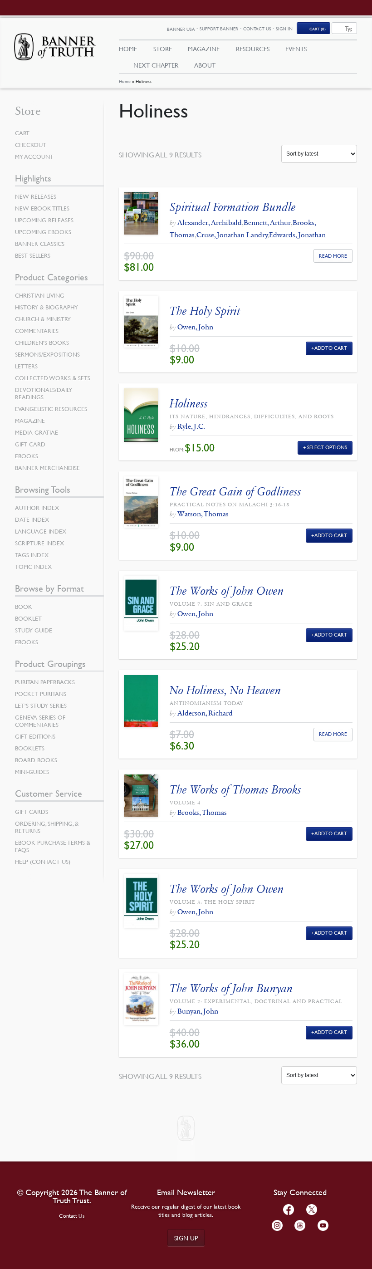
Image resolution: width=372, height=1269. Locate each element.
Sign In (284, 28)
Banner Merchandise (47, 467)
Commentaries (37, 330)
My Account (34, 156)
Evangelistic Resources (51, 408)
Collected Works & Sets (52, 378)
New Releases (35, 196)
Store (162, 48)
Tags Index (32, 555)
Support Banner (219, 28)
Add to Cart (331, 347)
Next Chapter (155, 65)
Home (125, 81)
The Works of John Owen (227, 591)
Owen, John (195, 327)
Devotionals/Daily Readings (43, 393)
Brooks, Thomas (202, 812)
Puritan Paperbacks (45, 682)
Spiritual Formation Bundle (233, 207)
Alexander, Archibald (209, 222)
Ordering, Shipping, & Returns (46, 827)
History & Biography (46, 307)
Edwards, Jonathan (297, 234)
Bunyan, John (197, 1011)
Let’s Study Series (41, 705)
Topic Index (33, 566)
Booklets (29, 748)
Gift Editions (35, 736)
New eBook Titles (42, 208)
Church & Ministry (43, 319)
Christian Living (39, 295)
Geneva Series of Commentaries (40, 721)
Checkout (30, 144)
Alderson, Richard (205, 713)
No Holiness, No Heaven (225, 690)
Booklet (28, 618)
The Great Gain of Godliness (235, 492)
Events (296, 48)
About (204, 65)
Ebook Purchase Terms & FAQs (52, 846)
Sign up (186, 1238)
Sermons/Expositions (47, 354)
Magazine (204, 48)
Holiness (189, 404)
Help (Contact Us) (42, 861)
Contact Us (257, 28)
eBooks (26, 456)
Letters (26, 366)
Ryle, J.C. (191, 426)
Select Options (327, 447)
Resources (252, 48)
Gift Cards (31, 811)
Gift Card (30, 444)
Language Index (40, 531)
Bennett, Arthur (267, 222)
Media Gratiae (36, 432)
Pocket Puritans (40, 693)
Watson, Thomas (203, 514)
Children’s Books (42, 342)
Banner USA (181, 29)
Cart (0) (317, 28)
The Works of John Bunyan (231, 988)
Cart (22, 133)
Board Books (36, 760)
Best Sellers (32, 255)
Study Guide (33, 630)
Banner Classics (39, 243)
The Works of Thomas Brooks (235, 790)
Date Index (32, 519)
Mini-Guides (32, 771)
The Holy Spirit (205, 311)
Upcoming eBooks (43, 231)
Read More (333, 255)
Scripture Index (39, 543)
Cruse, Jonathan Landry (232, 234)
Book (23, 606)
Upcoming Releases (44, 220)
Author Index (37, 507)
